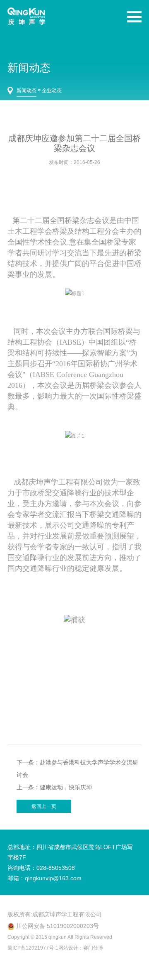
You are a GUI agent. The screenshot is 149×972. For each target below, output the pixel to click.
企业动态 (52, 90)
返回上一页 (43, 806)
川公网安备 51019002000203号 (57, 926)
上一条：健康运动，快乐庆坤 (54, 787)
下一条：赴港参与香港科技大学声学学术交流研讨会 (77, 768)
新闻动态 (26, 90)
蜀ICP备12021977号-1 (32, 948)
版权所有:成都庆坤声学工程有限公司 (54, 914)
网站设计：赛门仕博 (80, 948)
